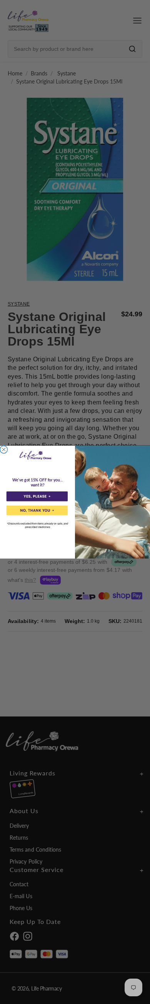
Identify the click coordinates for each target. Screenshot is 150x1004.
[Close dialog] (4, 449)
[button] (37, 496)
